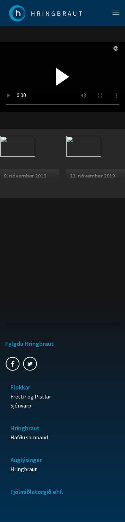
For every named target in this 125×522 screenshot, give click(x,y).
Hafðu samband (29, 437)
